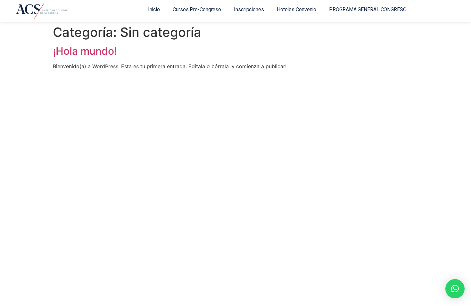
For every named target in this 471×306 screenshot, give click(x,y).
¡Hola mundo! (85, 51)
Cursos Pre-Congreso (197, 9)
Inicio (154, 9)
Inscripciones (249, 9)
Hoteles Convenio (296, 9)
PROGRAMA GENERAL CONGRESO (368, 9)
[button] (455, 288)
